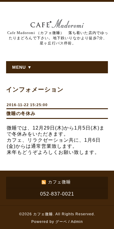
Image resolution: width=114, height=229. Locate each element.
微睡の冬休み (21, 113)
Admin (77, 222)
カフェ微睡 (43, 214)
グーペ (61, 222)
